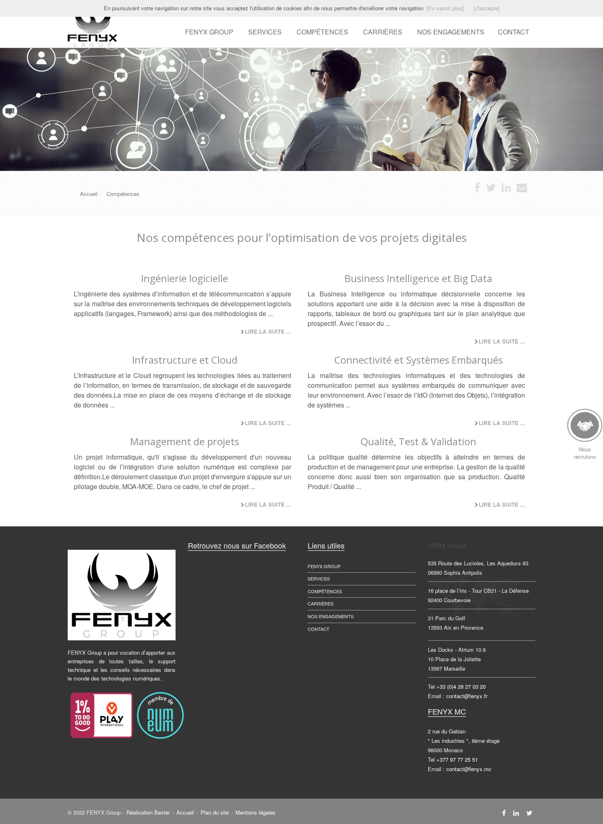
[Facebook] (504, 812)
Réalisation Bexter (148, 812)
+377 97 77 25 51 (457, 759)
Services (265, 31)
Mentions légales (255, 812)
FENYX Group (209, 31)
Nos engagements (331, 616)
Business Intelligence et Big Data (418, 278)
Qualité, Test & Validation (418, 441)
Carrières (382, 31)
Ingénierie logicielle (184, 278)
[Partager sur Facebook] (477, 189)
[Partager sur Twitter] (491, 189)
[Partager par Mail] (521, 189)
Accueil (185, 812)
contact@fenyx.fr (466, 696)
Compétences (322, 31)
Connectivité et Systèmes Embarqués (418, 359)
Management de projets (184, 441)
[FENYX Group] (67, 27)
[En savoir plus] (445, 8)
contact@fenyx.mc (468, 769)
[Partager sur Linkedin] (506, 189)
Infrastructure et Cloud (185, 359)
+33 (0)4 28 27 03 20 (461, 686)
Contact (318, 629)
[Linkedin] (516, 812)
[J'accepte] (487, 8)
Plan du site (215, 812)
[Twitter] (529, 812)
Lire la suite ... (268, 331)
